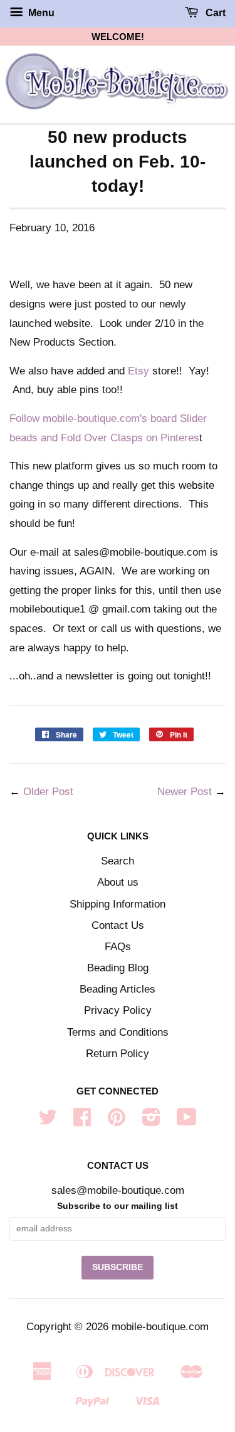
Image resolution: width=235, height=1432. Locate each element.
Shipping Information (117, 904)
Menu (40, 13)
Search (117, 861)
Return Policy (117, 1053)
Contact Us (117, 925)
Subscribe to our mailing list (117, 1206)
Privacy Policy (118, 1010)
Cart (214, 13)
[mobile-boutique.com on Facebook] (82, 1121)
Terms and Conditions (118, 1032)
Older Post (48, 792)
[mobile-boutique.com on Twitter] (47, 1121)
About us (117, 882)
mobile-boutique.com (160, 1327)
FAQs (118, 947)
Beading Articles (117, 989)
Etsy (138, 371)
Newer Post (184, 792)
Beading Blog (118, 968)
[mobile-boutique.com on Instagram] (151, 1121)
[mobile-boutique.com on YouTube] (187, 1121)
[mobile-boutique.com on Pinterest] (116, 1121)
